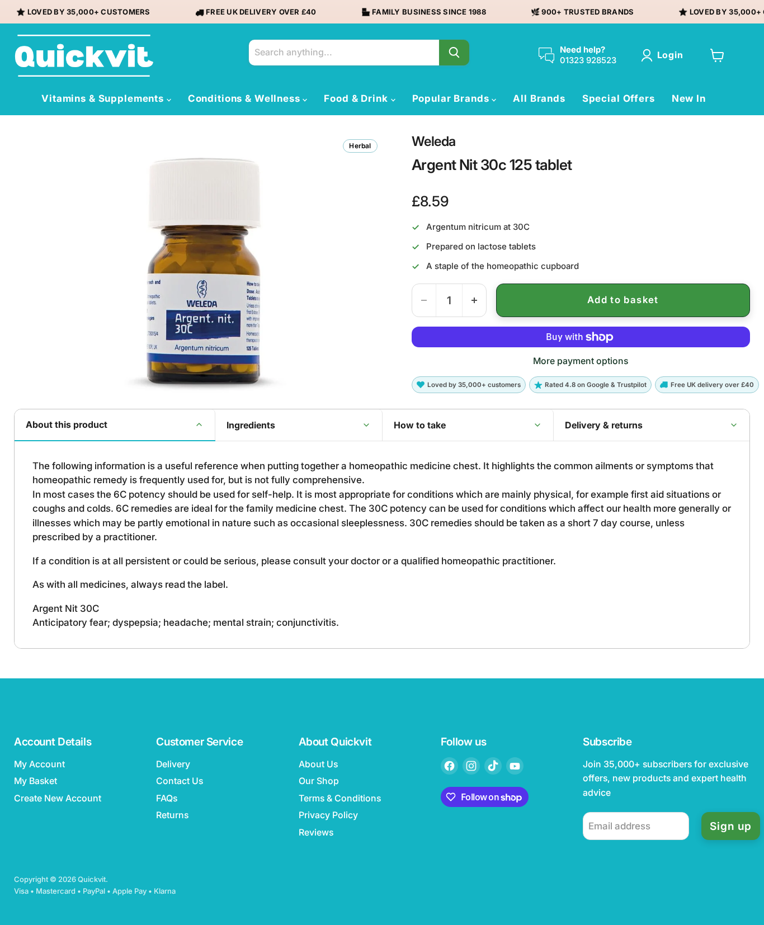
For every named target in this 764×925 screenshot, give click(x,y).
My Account (39, 764)
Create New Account (57, 798)
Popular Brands (452, 98)
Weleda (434, 141)
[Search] (454, 52)
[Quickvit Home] (84, 56)
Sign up (731, 826)
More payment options (580, 361)
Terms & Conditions (340, 798)
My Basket (35, 781)
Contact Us (179, 781)
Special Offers (618, 98)
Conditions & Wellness (245, 98)
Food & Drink (357, 98)
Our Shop (319, 781)
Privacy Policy (328, 815)
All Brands (539, 98)
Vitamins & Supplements (104, 98)
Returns (172, 815)
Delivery (173, 764)
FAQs (166, 798)
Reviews (316, 832)
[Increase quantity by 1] (474, 300)
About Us (318, 764)
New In (689, 98)
